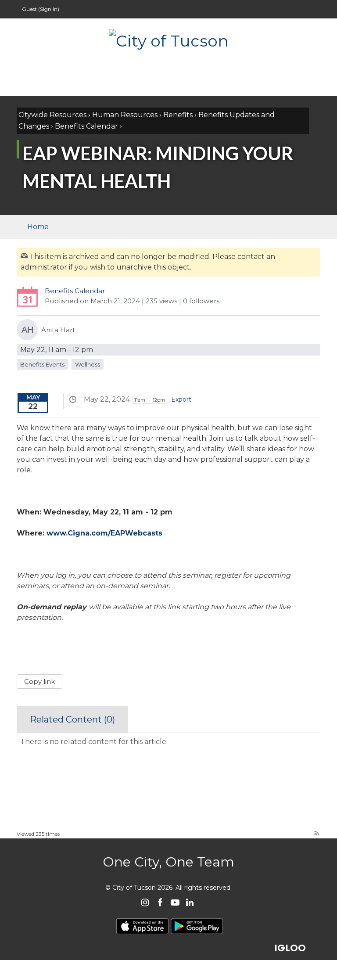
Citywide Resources (52, 115)
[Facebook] (159, 902)
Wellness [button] (87, 364)
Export (181, 399)
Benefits (178, 115)
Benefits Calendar (86, 126)
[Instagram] (145, 902)
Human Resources (125, 115)
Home (38, 227)
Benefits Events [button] (42, 364)
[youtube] (174, 902)
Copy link (39, 681)
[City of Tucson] (168, 40)
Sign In (48, 9)
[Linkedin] (189, 902)
